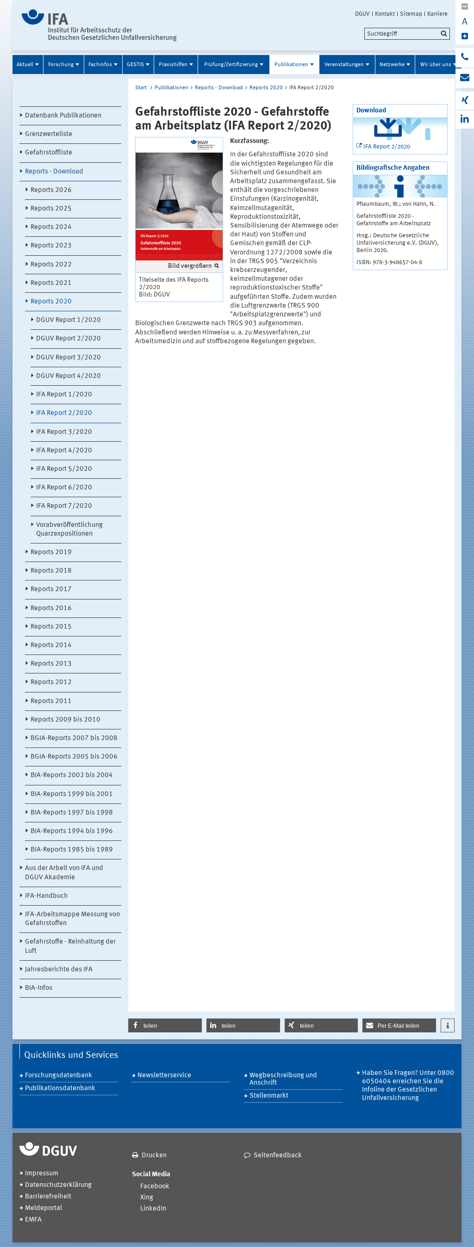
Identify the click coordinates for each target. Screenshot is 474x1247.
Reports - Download (54, 171)
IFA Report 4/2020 (64, 450)
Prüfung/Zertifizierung (231, 65)
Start (141, 88)
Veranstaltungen (344, 65)
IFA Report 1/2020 (64, 394)
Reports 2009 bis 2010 (65, 719)
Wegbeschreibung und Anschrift (283, 1079)
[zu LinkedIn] (464, 120)
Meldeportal (43, 1208)
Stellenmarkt (268, 1096)
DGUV (362, 14)
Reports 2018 (51, 571)
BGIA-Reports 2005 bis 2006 (74, 756)
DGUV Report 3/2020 (68, 357)
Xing (146, 1197)
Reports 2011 (51, 701)
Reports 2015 (51, 627)
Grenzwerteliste (48, 134)
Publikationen (291, 65)
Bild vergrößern (190, 266)
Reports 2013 (51, 664)
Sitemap (411, 14)
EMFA (33, 1219)
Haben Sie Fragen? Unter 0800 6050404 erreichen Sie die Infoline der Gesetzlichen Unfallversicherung (408, 1086)
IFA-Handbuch (46, 896)
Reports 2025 (51, 208)
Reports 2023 (51, 245)
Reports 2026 (51, 190)
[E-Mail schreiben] (464, 78)
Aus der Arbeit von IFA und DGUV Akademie (64, 873)
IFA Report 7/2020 (64, 506)
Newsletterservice (164, 1075)
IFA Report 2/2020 (64, 413)
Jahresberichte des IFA (59, 969)
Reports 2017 (51, 589)
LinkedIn (153, 1208)
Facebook (154, 1186)
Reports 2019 (51, 552)
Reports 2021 (51, 283)
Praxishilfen (173, 65)
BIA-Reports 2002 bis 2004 (72, 775)
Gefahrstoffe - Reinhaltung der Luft (70, 946)
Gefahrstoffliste (48, 152)
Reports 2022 (51, 264)
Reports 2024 (51, 227)
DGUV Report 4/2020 (68, 376)
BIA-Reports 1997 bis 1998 (72, 812)
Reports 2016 (51, 608)
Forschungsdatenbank (58, 1075)
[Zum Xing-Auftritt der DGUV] (464, 101)
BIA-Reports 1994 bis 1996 (72, 831)
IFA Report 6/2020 (64, 487)
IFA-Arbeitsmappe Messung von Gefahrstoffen (72, 919)
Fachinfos (100, 65)
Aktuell (25, 65)
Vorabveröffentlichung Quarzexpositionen (69, 529)
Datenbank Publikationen (63, 115)
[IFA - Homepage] (99, 25)
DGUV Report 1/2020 (68, 320)
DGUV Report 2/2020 (68, 338)
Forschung (61, 65)
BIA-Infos (38, 988)
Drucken (154, 1155)
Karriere (437, 14)
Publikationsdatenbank (60, 1088)
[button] (165, 1025)
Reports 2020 (51, 301)
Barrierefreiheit (48, 1196)
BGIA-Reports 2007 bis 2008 (74, 738)
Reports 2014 (51, 645)
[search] (407, 34)
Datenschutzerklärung (58, 1185)
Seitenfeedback (278, 1155)
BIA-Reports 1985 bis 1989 (72, 849)
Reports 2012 (51, 682)
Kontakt (385, 14)
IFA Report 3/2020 (64, 432)
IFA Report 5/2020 (64, 469)
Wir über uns (435, 65)
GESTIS (135, 65)
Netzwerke (392, 65)
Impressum (41, 1173)
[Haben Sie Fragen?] (464, 58)
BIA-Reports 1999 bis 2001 (72, 794)
